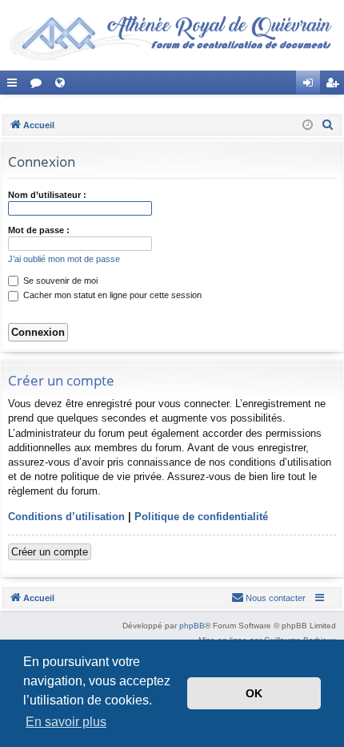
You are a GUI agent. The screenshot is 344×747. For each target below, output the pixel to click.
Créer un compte (49, 552)
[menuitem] (328, 125)
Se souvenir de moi (59, 280)
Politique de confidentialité (201, 517)
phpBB (192, 625)
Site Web (63, 86)
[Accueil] (172, 35)
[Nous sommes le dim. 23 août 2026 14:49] (307, 125)
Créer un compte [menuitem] (335, 86)
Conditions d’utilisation (66, 517)
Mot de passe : (39, 230)
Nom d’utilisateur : (47, 195)
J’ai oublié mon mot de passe (64, 259)
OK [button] (254, 693)
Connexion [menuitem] (311, 86)
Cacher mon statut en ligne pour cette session (111, 295)
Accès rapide (15, 86)
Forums (39, 86)
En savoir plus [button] (66, 722)
